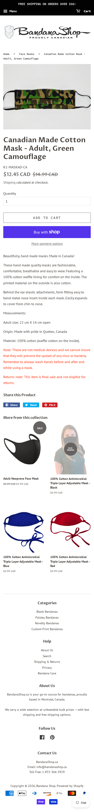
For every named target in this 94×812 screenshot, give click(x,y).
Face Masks (26, 54)
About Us (47, 650)
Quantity (9, 193)
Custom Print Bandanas (47, 629)
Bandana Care (47, 673)
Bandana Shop (46, 786)
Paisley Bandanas (47, 617)
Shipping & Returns (47, 662)
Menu (13, 11)
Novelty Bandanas (47, 623)
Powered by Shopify (70, 786)
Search (47, 656)
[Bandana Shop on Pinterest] (52, 738)
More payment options (47, 244)
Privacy (47, 668)
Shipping (9, 182)
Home (6, 54)
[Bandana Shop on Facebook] (42, 738)
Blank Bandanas (47, 612)
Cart (86, 11)
